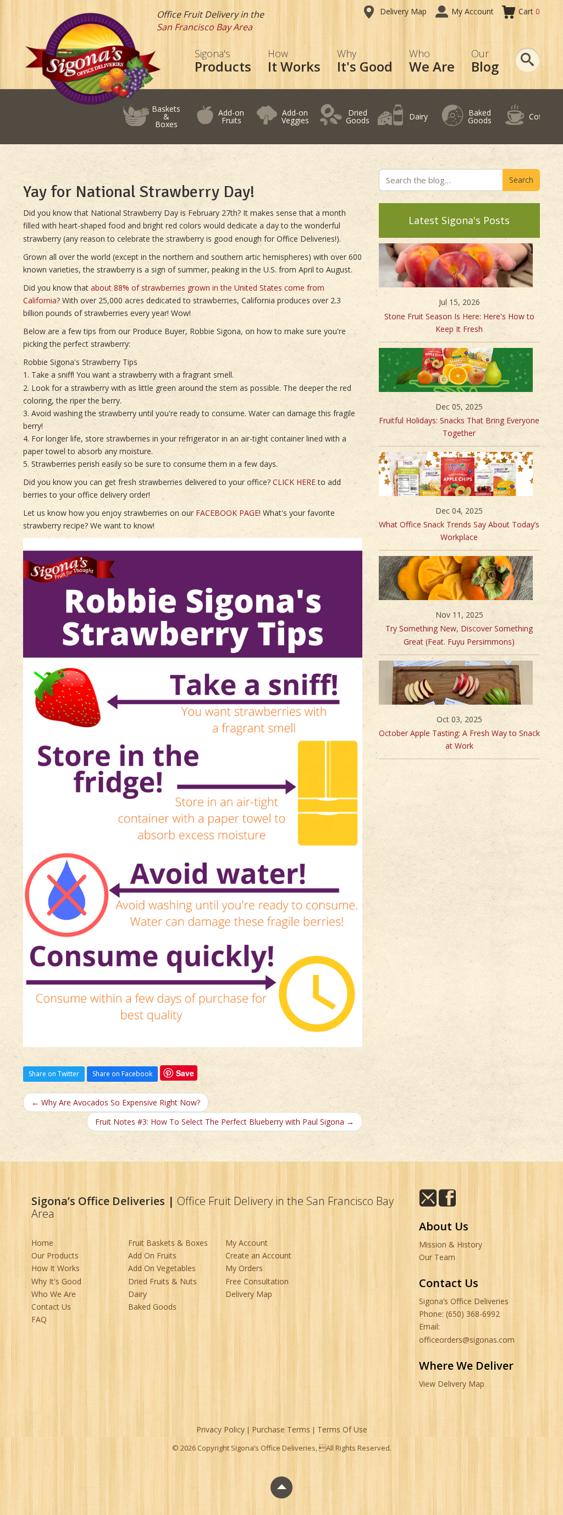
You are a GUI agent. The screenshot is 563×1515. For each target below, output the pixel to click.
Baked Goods (480, 116)
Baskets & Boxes (166, 116)
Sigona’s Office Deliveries (464, 1301)
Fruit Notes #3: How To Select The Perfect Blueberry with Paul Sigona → (224, 1121)
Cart (529, 11)
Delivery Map (403, 11)
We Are (432, 61)
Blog (485, 61)
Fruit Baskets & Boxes (168, 1243)
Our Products (55, 1255)
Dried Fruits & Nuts (162, 1281)
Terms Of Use (342, 1429)
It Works (294, 61)
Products (223, 61)
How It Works (55, 1268)
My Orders (244, 1268)
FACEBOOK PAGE (227, 513)
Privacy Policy (220, 1429)
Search (521, 180)
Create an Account (258, 1255)
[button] (527, 59)
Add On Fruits (152, 1255)
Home (42, 1243)
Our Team (437, 1257)
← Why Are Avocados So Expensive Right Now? (115, 1102)
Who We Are (53, 1294)
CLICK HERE (294, 482)
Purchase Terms (281, 1429)
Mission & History (450, 1244)
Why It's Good (56, 1281)
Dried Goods (357, 116)
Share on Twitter (54, 1073)
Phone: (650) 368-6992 (459, 1314)
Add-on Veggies (295, 116)
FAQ (39, 1319)
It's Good (365, 61)
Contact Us (51, 1306)
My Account (472, 11)
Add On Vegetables (162, 1268)
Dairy (418, 116)
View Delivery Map (451, 1383)
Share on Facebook (122, 1073)
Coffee (541, 116)
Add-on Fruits (231, 116)
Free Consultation (257, 1281)
